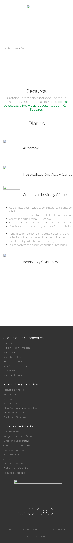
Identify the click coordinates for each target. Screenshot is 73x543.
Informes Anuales (13, 361)
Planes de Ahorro (13, 389)
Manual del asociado (15, 375)
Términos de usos (13, 463)
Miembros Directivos (15, 356)
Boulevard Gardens (14, 417)
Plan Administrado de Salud (20, 407)
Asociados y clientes (15, 366)
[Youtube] (31, 511)
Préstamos (9, 394)
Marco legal (10, 370)
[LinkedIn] (49, 511)
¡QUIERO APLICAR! (39, 315)
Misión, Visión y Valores (16, 347)
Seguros (8, 398)
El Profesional (11, 454)
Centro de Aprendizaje (16, 445)
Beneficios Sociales (14, 403)
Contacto (8, 459)
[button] (5, 7)
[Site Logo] (48, 6)
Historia (7, 343)
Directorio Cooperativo (16, 440)
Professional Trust (13, 412)
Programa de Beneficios (17, 436)
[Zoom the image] (36, 481)
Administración (12, 352)
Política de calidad (14, 472)
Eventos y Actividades (16, 431)
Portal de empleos (14, 449)
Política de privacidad (16, 468)
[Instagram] (40, 511)
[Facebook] (21, 511)
